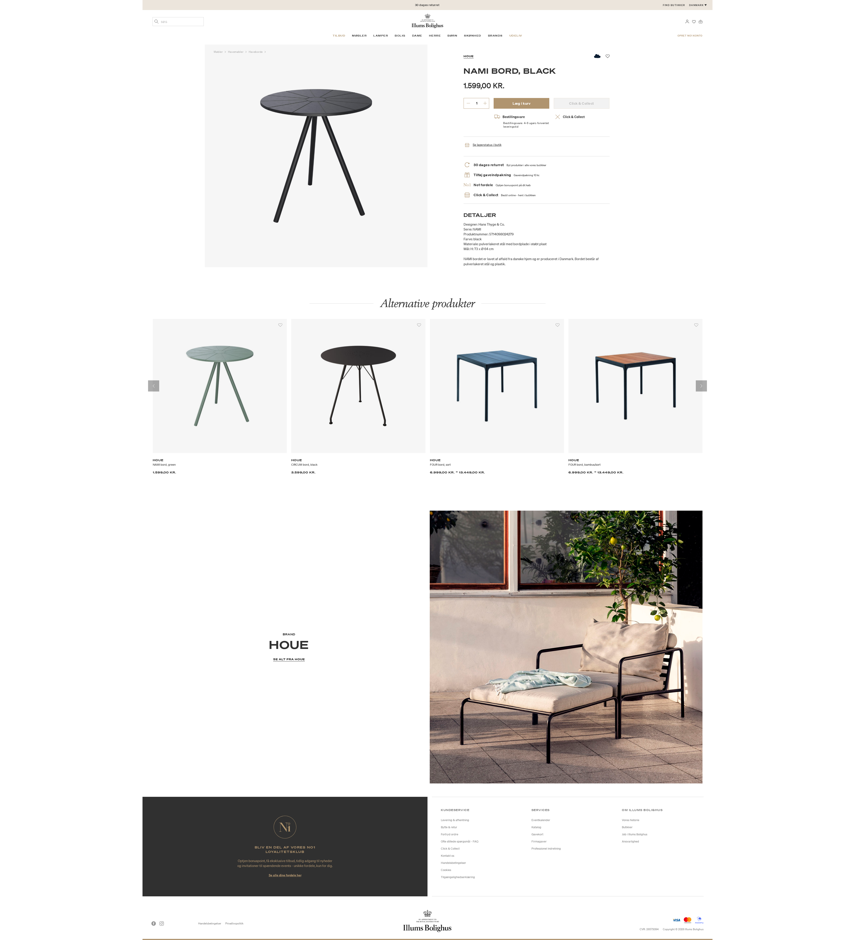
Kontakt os (447, 856)
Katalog (536, 827)
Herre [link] (435, 35)
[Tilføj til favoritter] (280, 325)
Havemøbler (236, 52)
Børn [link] (452, 35)
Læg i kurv (521, 103)
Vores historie (630, 820)
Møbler (219, 52)
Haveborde (256, 52)
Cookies (446, 870)
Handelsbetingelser (453, 863)
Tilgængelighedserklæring (458, 877)
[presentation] (153, 385)
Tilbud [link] (339, 35)
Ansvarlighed (630, 841)
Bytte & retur (449, 827)
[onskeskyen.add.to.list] (597, 56)
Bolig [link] (400, 35)
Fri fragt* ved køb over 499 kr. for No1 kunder (427, 5)
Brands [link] (495, 35)
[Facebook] (153, 923)
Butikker (627, 827)
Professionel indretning (546, 848)
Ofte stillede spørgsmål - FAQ (459, 841)
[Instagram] (161, 923)
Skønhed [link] (472, 35)
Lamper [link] (380, 35)
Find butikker (674, 5)
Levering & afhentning (455, 820)
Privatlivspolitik (234, 923)
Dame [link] (417, 35)
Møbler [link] (359, 35)
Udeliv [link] (515, 35)
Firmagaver (539, 841)
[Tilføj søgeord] (157, 22)
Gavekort (537, 834)
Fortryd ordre (449, 834)
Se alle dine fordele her (285, 875)
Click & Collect (450, 848)
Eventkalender (540, 820)
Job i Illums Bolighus (634, 834)
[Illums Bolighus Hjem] (427, 20)
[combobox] (178, 21)
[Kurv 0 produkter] (700, 21)
